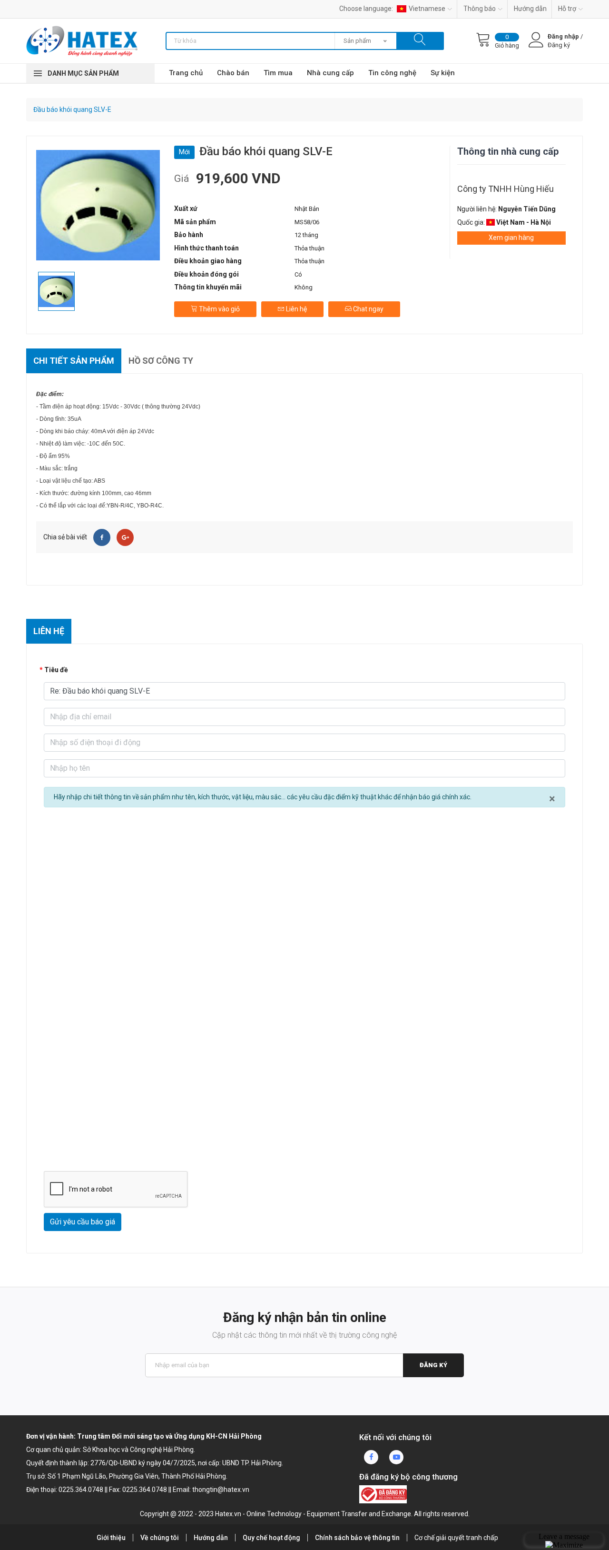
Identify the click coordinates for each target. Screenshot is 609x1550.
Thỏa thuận (309, 248)
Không (304, 287)
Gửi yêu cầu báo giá (82, 1221)
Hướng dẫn (530, 8)
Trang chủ (186, 73)
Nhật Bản (307, 208)
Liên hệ (296, 309)
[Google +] (125, 537)
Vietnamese (427, 8)
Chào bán (233, 73)
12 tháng (306, 234)
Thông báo (479, 8)
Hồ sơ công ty (160, 361)
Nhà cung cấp (330, 73)
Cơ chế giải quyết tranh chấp (456, 1537)
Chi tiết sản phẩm (73, 361)
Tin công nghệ (392, 73)
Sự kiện (443, 73)
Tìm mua (278, 73)
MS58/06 (307, 222)
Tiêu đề (56, 670)
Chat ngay (367, 309)
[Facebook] (101, 537)
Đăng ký (433, 1365)
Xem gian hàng (511, 237)
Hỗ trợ (567, 8)
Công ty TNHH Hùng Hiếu (505, 189)
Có (298, 274)
